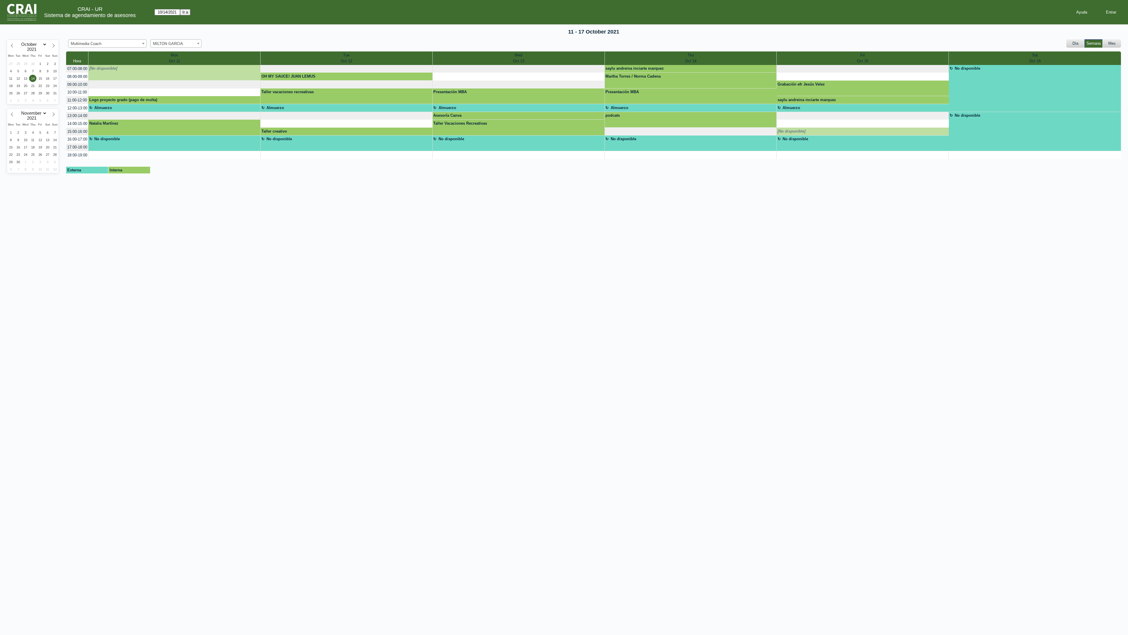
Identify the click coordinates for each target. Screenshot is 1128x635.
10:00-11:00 (77, 92)
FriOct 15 (862, 58)
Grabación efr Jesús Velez (801, 84)
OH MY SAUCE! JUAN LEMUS (288, 76)
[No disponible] (103, 68)
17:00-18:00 (77, 147)
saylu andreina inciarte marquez (634, 68)
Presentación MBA (450, 92)
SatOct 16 (1035, 58)
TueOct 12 (346, 58)
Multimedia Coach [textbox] (86, 43)
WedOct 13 (518, 58)
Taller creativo (274, 131)
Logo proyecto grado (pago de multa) (123, 100)
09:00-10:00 (77, 84)
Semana (1094, 43)
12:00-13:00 (77, 108)
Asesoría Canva (447, 115)
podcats (612, 115)
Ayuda (1081, 12)
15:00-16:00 (77, 131)
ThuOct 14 (690, 58)
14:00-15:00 (77, 123)
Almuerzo (103, 108)
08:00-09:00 (77, 76)
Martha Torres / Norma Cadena (633, 76)
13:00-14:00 (77, 115)
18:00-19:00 (77, 155)
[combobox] (107, 43)
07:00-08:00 (77, 68)
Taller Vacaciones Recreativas (460, 123)
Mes (1112, 43)
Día (1075, 43)
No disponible (967, 68)
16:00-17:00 (77, 139)
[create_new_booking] (346, 69)
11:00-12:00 (77, 100)
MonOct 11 (174, 58)
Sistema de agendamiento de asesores (90, 15)
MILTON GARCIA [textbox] (168, 43)
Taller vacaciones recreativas (287, 92)
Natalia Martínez (103, 123)
